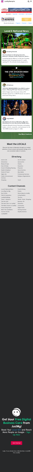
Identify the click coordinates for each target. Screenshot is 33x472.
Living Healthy (21, 195)
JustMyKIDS (4, 213)
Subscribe (15, 14)
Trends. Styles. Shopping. (24, 199)
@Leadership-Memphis (9, 23)
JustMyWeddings (5, 197)
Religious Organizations (24, 176)
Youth (19, 180)
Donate (30, 23)
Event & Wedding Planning (8, 168)
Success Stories (5, 211)
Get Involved (29, 14)
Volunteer (24, 23)
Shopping (3, 180)
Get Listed (21, 14)
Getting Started (22, 209)
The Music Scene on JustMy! (8, 205)
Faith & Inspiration (6, 195)
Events (19, 191)
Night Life (4, 174)
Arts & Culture (21, 160)
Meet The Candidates (7, 209)
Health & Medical (5, 170)
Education (20, 166)
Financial (20, 168)
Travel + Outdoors (6, 199)
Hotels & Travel (5, 172)
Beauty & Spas (5, 164)
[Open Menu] (31, 1)
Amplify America (22, 211)
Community (21, 205)
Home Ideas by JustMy (24, 193)
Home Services (22, 170)
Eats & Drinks (4, 166)
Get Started (16, 443)
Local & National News (7, 189)
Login (4, 451)
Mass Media (21, 172)
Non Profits (4, 193)
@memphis (8, 14)
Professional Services (23, 174)
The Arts (20, 197)
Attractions (4, 162)
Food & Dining (21, 189)
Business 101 (21, 201)
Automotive (21, 162)
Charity (20, 164)
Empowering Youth (6, 207)
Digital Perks (21, 207)
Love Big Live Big (5, 191)
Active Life (4, 160)
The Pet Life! (4, 201)
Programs (18, 23)
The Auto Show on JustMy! (8, 203)
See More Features (25, 134)
